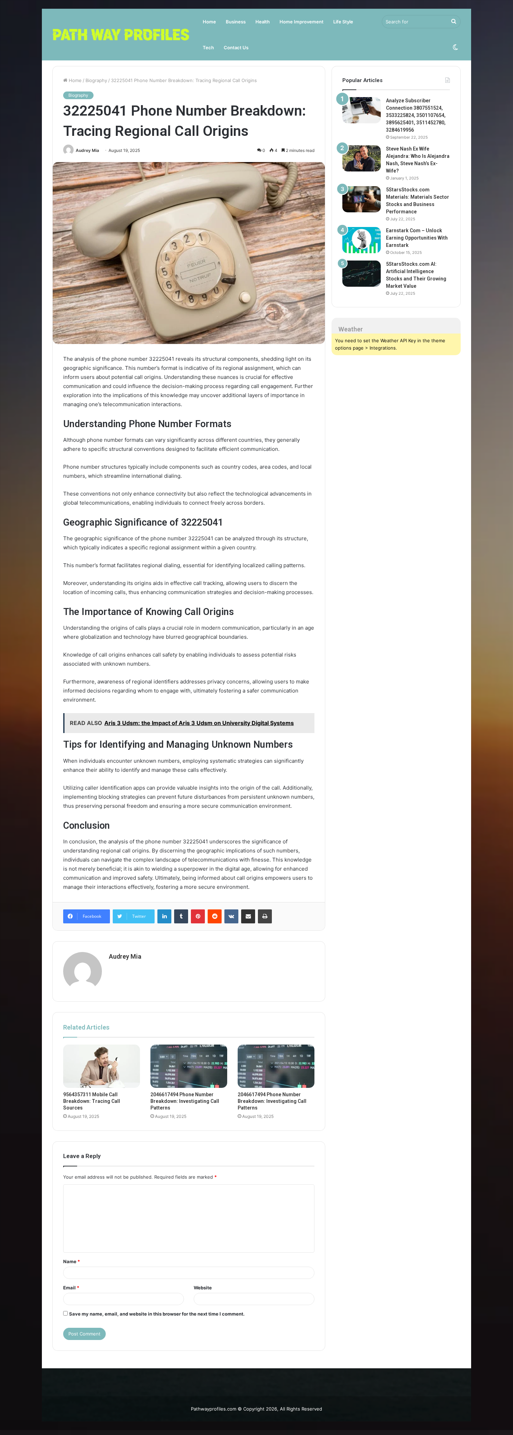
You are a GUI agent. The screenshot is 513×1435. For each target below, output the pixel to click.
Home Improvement (302, 21)
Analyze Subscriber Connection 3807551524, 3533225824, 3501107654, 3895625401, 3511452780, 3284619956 (416, 115)
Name (71, 1261)
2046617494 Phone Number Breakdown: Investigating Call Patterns (184, 1101)
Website (203, 1287)
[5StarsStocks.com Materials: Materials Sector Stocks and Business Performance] (361, 199)
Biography (96, 80)
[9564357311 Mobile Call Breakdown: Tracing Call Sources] (101, 1066)
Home (209, 21)
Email (71, 1287)
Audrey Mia (87, 150)
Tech (208, 47)
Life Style (343, 21)
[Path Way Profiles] (120, 35)
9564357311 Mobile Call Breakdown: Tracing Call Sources (91, 1101)
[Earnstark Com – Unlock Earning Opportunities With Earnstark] (361, 240)
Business (236, 21)
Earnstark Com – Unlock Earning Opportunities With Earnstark (417, 238)
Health (262, 21)
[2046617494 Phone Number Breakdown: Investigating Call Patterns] (188, 1066)
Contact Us (236, 47)
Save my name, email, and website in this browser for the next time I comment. (157, 1314)
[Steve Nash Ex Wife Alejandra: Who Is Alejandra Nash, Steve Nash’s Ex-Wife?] (361, 158)
